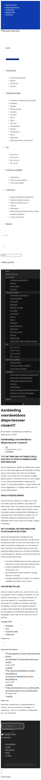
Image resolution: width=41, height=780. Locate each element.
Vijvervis (13, 289)
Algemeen (9, 451)
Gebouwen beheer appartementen (24, 375)
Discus (12, 317)
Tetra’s (12, 320)
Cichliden (14, 311)
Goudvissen (14, 286)
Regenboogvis (16, 332)
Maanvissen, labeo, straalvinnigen (23, 341)
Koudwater (9, 277)
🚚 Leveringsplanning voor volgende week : (21, 691)
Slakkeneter (15, 338)
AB (6, 447)
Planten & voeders (12, 360)
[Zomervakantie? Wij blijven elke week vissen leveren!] (22, 656)
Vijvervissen (9, 634)
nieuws (8, 399)
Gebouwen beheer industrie (21, 378)
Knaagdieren (15, 387)
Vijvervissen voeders (18, 369)
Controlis (9, 372)
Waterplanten (15, 363)
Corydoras (14, 314)
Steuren (13, 283)
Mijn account (11, 5)
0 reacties (9, 668)
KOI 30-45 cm (15, 353)
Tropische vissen (12, 292)
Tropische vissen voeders (20, 366)
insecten (13, 384)
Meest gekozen (11, 274)
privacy (8, 747)
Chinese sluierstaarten (19, 280)
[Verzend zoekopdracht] (23, 404)
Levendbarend (16, 326)
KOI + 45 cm (14, 356)
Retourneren (10, 750)
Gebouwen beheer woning (21, 381)
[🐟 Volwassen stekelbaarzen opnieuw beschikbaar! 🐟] (22, 673)
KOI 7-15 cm (14, 347)
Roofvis (13, 335)
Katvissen (14, 323)
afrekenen (9, 10)
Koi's (7, 628)
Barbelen (13, 305)
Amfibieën (14, 301)
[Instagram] (6, 24)
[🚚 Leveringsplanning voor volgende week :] (22, 688)
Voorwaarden (10, 744)
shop (7, 271)
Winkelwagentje (12, 7)
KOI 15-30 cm (15, 350)
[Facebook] (6, 19)
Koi (6, 344)
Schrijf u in (7, 731)
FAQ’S (7, 753)
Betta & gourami (16, 308)
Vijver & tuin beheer (18, 396)
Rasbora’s (14, 329)
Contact (8, 755)
